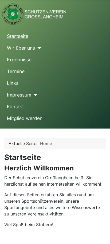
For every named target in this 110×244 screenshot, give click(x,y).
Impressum (19, 95)
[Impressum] (34, 95)
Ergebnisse (19, 59)
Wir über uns (21, 48)
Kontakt (15, 106)
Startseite (17, 36)
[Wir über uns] (38, 48)
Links (12, 83)
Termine (16, 71)
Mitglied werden (24, 118)
